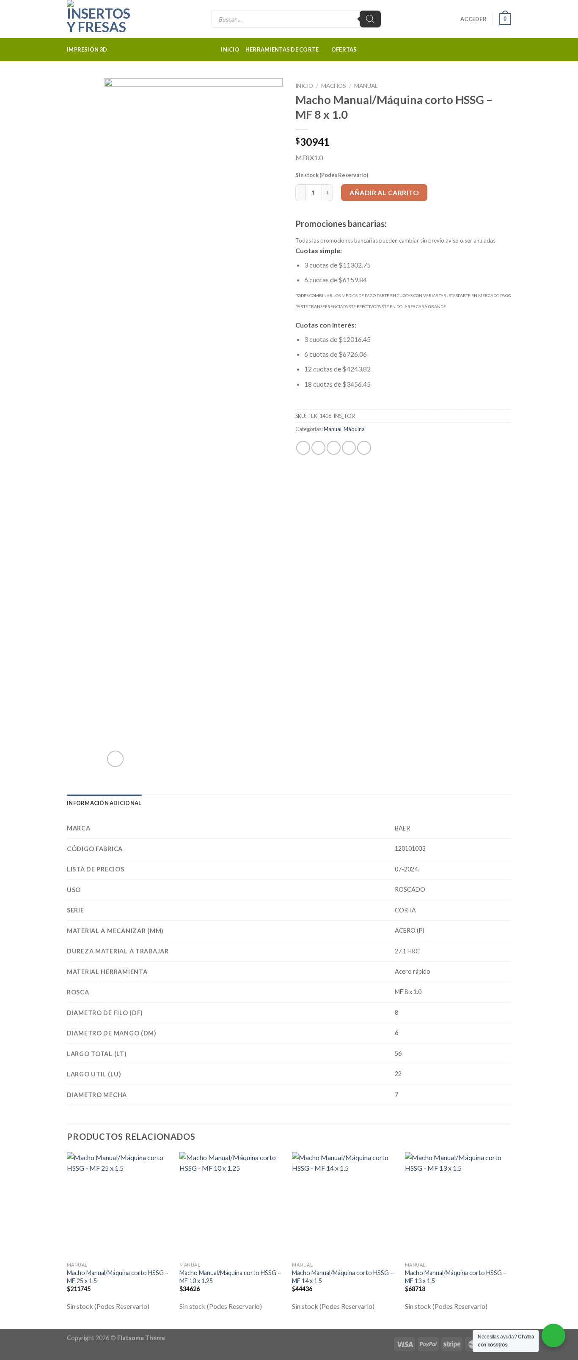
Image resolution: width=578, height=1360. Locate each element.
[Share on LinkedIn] (364, 448)
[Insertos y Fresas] (109, 19)
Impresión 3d (87, 49)
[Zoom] (115, 759)
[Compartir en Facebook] (303, 448)
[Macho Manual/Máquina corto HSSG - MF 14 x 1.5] (344, 1205)
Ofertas (344, 49)
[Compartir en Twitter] (318, 448)
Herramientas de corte (282, 49)
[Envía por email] (334, 448)
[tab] (104, 803)
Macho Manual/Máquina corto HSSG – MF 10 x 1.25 (230, 1276)
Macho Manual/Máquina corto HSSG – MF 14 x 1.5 (343, 1276)
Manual (366, 85)
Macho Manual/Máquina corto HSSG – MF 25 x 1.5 (117, 1276)
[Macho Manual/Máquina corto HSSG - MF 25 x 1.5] (119, 1205)
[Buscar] (370, 19)
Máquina (354, 429)
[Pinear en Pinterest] (349, 448)
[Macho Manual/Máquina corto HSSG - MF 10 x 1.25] (231, 1205)
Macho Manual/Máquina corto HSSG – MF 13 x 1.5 (455, 1276)
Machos (333, 85)
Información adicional (104, 803)
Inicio (230, 49)
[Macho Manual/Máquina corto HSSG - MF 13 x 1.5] (457, 1205)
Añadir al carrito (384, 192)
